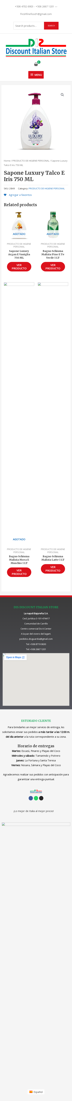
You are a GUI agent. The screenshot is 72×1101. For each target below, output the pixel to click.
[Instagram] (41, 798)
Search (51, 25)
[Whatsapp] (36, 798)
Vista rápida (19, 237)
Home (7, 160)
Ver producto (19, 266)
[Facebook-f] (31, 798)
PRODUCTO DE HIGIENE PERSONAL (30, 160)
